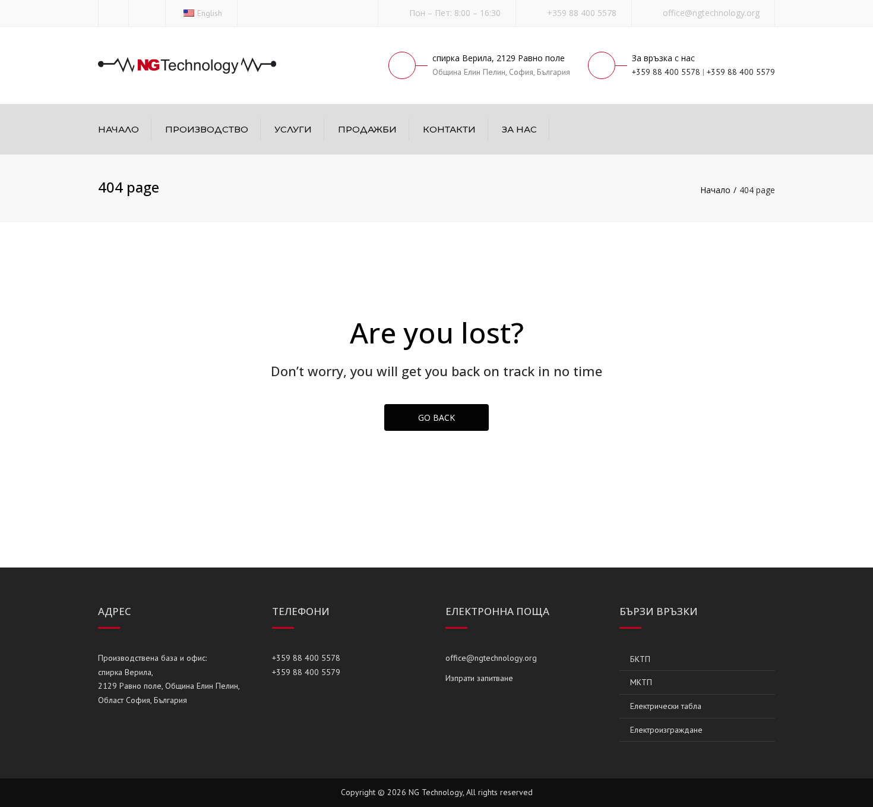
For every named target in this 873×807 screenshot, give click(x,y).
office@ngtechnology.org (711, 12)
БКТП (640, 659)
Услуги (293, 129)
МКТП (641, 682)
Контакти (449, 129)
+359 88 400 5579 (741, 72)
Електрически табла (665, 706)
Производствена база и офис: (152, 657)
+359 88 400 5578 (581, 12)
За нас (519, 129)
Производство (206, 129)
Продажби (367, 129)
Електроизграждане (666, 729)
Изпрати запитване (479, 678)
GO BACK (436, 417)
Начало (118, 129)
